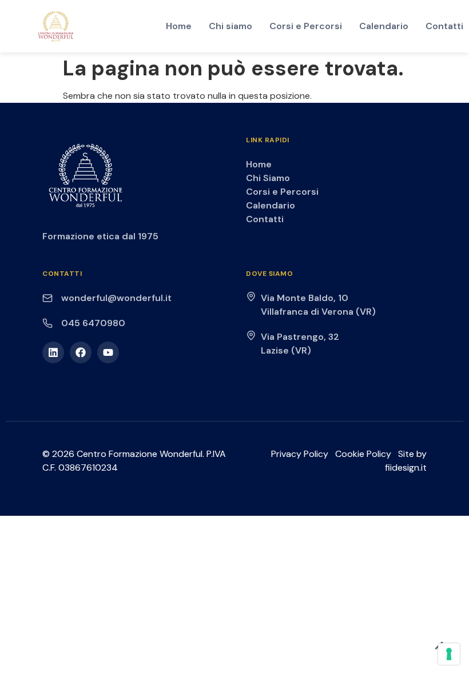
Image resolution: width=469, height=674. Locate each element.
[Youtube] (108, 352)
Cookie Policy (363, 454)
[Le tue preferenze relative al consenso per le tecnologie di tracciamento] (449, 654)
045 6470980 (93, 323)
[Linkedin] (53, 352)
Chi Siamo (268, 178)
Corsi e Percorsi (305, 26)
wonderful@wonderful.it (116, 298)
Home (179, 26)
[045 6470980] (47, 323)
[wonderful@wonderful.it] (47, 298)
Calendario (383, 26)
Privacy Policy (299, 454)
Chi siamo (230, 26)
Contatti (444, 26)
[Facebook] (81, 352)
